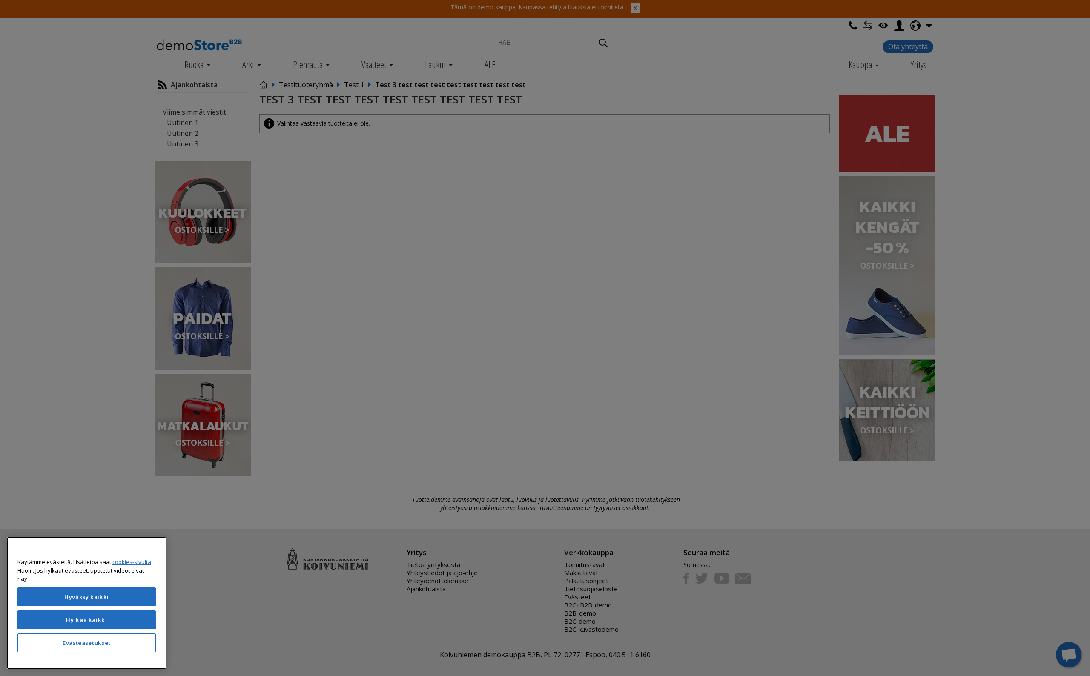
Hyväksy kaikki (86, 597)
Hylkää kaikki (86, 620)
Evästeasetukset (87, 643)
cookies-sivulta (131, 562)
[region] (86, 603)
